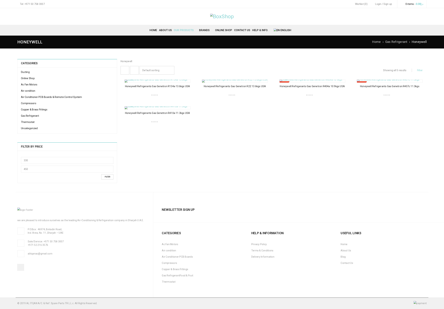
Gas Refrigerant (396, 42)
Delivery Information (262, 256)
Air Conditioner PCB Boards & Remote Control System (51, 97)
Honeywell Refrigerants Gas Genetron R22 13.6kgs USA (235, 86)
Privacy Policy (259, 244)
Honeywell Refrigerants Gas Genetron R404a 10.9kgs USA (312, 86)
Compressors (28, 103)
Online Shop (28, 78)
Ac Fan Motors (29, 84)
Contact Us (347, 263)
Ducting (25, 72)
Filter (107, 177)
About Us (346, 250)
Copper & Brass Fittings (34, 109)
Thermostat (28, 122)
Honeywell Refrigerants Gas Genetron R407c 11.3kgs (389, 86)
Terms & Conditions (262, 250)
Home (376, 42)
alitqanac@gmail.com (40, 253)
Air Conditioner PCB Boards (177, 256)
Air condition (28, 90)
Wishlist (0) (361, 4)
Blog (343, 256)
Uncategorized (29, 128)
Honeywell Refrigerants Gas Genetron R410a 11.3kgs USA (157, 113)
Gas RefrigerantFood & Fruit (177, 275)
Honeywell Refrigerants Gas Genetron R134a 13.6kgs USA (157, 86)
